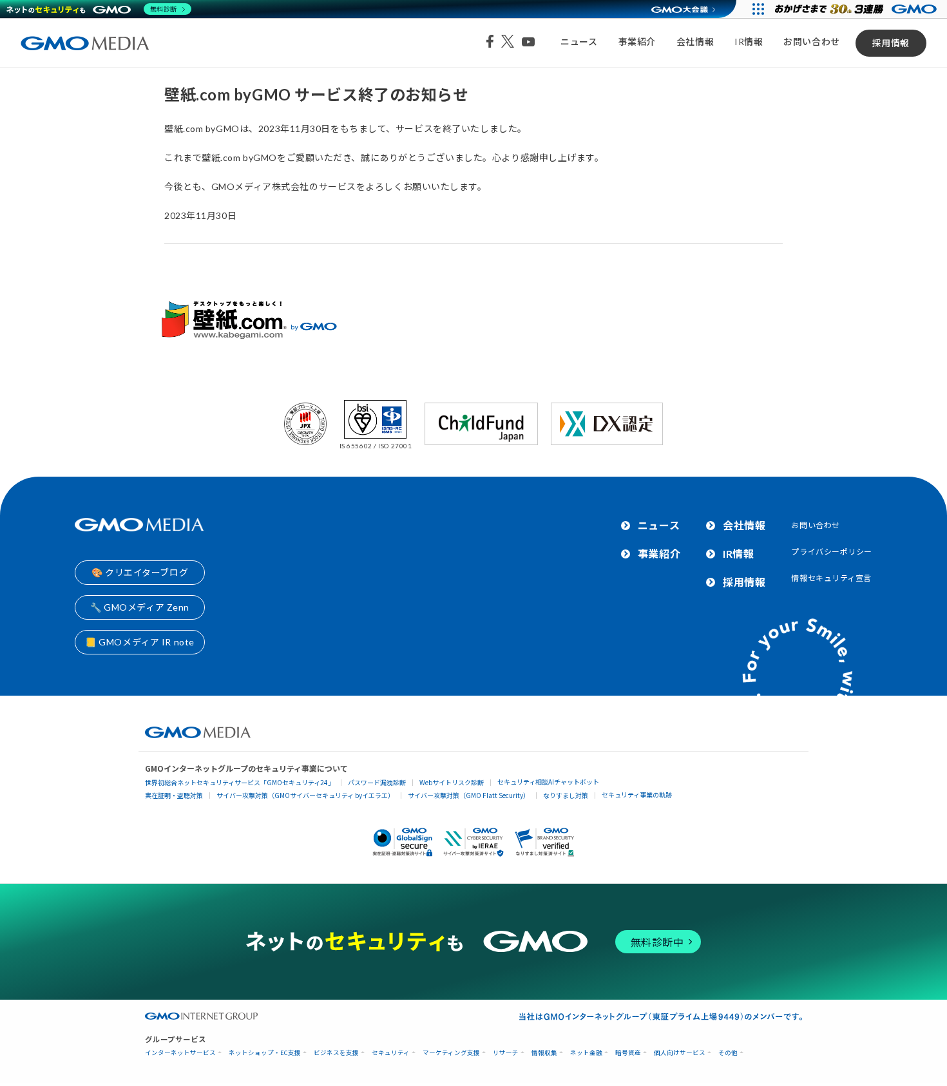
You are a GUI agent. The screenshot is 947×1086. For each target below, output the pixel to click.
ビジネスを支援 (336, 1053)
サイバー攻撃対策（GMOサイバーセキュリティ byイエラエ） (305, 795)
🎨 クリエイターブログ (139, 572)
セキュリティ (391, 1053)
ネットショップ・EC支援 (265, 1053)
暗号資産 (628, 1053)
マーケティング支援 (451, 1053)
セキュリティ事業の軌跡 (637, 794)
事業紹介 (637, 41)
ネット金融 (586, 1053)
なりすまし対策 (565, 795)
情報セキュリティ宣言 (831, 578)
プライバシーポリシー (831, 552)
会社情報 (695, 41)
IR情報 (748, 41)
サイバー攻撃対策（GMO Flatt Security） (469, 795)
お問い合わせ (811, 41)
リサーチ (506, 1053)
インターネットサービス (180, 1053)
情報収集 (544, 1053)
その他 (728, 1053)
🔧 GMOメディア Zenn (139, 607)
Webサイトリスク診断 (451, 782)
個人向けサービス (679, 1053)
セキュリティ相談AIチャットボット (548, 781)
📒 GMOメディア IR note (140, 641)
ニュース (578, 41)
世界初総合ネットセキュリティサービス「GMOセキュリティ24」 (239, 782)
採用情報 (891, 42)
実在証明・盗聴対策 (174, 795)
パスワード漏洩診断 (377, 782)
